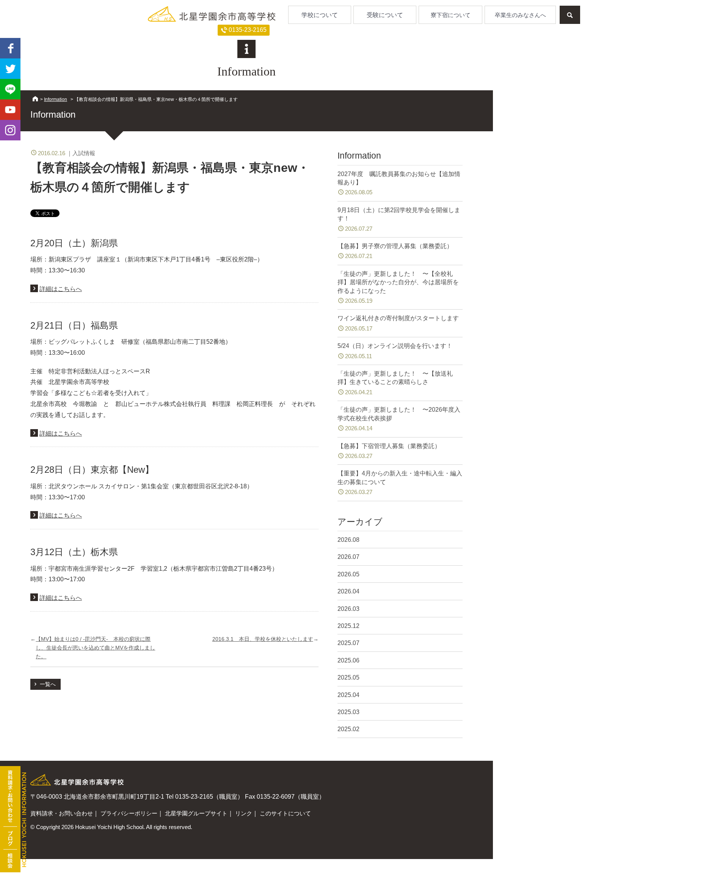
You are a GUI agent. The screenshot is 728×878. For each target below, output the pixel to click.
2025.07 (348, 643)
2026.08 (348, 540)
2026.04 (348, 591)
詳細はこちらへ (60, 289)
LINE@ (10, 89)
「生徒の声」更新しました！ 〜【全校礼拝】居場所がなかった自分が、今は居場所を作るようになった (398, 287)
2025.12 (348, 626)
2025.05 (348, 677)
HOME (35, 98)
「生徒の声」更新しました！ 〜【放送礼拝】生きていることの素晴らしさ (395, 382)
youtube (10, 109)
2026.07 (348, 557)
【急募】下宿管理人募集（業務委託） (389, 451)
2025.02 (348, 729)
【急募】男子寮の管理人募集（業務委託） (395, 251)
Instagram (10, 130)
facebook (10, 48)
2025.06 (348, 660)
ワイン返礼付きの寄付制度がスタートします (398, 323)
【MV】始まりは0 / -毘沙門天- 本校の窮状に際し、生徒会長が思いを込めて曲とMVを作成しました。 (95, 647)
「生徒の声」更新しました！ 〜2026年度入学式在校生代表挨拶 (398, 418)
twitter (10, 68)
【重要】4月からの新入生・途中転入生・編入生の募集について (399, 482)
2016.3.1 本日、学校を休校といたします (262, 639)
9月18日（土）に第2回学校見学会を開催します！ (398, 219)
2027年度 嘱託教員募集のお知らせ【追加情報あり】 (398, 183)
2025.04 (348, 695)
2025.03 (348, 712)
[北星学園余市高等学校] (211, 14)
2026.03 (348, 609)
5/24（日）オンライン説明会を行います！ (394, 351)
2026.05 (348, 574)
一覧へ (48, 684)
